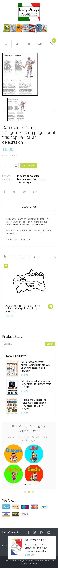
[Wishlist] (29, 44)
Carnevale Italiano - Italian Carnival (28, 224)
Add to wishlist (11, 155)
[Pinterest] (49, 532)
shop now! (29, 484)
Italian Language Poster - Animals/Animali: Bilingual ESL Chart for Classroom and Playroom (35, 366)
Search (50, 344)
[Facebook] (4, 192)
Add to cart (28, 165)
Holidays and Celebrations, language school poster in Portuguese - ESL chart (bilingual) (34, 404)
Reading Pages (40, 179)
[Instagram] (42, 532)
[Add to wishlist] (6, 266)
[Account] (17, 44)
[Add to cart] (50, 306)
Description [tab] (29, 206)
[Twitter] (13, 192)
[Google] (35, 192)
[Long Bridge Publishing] (29, 11)
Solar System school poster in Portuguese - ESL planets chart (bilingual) (36, 384)
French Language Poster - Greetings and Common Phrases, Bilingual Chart (37, 547)
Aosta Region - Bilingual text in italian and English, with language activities (24, 308)
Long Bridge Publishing (28, 175)
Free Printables (24, 179)
